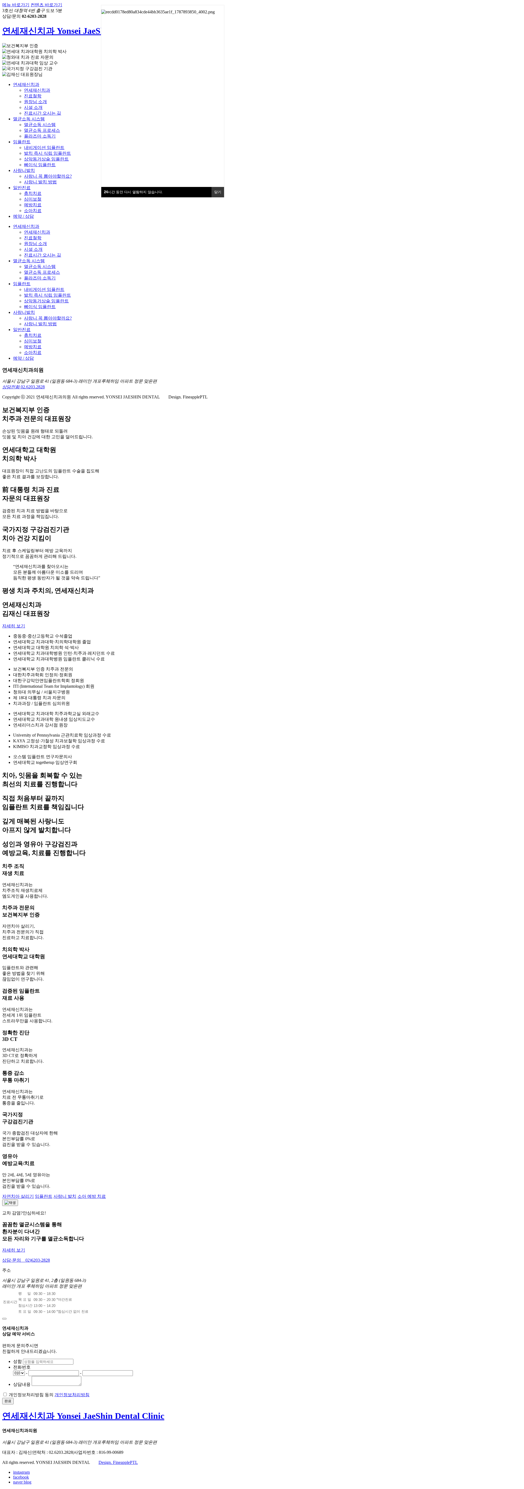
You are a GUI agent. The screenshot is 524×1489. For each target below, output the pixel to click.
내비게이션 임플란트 (44, 147)
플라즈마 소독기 (40, 136)
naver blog (22, 1482)
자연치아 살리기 (18, 1196)
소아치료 (32, 210)
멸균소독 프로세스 (42, 130)
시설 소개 (33, 107)
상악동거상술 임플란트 (46, 159)
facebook (21, 1477)
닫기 (217, 192)
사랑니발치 (24, 170)
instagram (21, 1472)
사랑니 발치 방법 (40, 182)
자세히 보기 (13, 626)
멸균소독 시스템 (29, 119)
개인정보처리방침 (72, 1394)
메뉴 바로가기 (15, 4)
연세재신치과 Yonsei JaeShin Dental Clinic (83, 31)
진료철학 (32, 96)
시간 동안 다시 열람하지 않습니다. (133, 192)
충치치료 (32, 193)
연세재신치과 (26, 84)
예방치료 (32, 204)
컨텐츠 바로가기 (46, 4)
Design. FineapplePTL (118, 1462)
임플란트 (22, 141)
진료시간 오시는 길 (42, 113)
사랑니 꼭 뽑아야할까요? (48, 176)
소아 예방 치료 (92, 1196)
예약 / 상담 (23, 216)
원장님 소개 (35, 101)
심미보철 (32, 199)
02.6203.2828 (23, 387)
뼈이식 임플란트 (40, 164)
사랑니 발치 (64, 1196)
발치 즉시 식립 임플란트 (47, 153)
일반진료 (22, 187)
